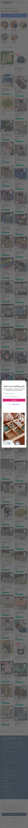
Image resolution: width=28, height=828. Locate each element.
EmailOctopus (17, 404)
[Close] (26, 380)
